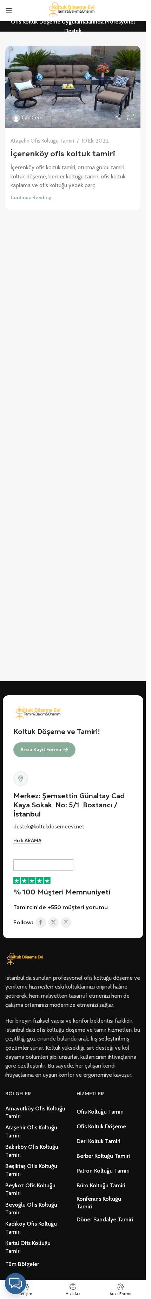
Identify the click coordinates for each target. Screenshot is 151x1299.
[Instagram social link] (66, 922)
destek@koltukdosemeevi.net (48, 826)
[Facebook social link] (40, 922)
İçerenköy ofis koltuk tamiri (63, 153)
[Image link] (26, 959)
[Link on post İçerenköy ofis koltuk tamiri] (72, 87)
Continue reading (31, 197)
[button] (15, 1283)
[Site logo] (73, 10)
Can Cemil (33, 117)
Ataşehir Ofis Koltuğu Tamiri (42, 140)
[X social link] (53, 922)
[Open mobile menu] (9, 11)
